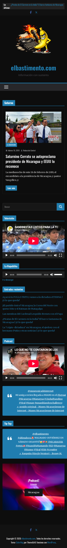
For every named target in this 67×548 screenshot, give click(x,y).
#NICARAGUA (55, 441)
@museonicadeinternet (40, 391)
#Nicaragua (25, 399)
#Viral (22, 402)
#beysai (61, 395)
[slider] (58, 274)
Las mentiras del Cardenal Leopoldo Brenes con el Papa (32, 313)
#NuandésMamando (37, 445)
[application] (33, 241)
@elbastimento (40, 433)
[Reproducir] (6, 255)
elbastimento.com (33, 67)
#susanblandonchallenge (48, 402)
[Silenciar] (55, 255)
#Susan (30, 402)
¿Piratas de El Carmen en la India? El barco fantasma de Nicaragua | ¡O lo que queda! (37, 6)
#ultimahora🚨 (26, 437)
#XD (50, 445)
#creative (52, 449)
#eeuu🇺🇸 (20, 445)
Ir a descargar (8, 279)
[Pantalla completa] (60, 255)
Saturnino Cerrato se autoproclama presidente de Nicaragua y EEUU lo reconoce (30, 161)
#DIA (43, 449)
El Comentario (11, 145)
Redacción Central (29, 150)
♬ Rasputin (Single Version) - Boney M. (40, 453)
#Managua (38, 399)
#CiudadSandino (53, 399)
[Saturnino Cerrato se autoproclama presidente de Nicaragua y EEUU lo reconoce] (33, 127)
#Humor (29, 449)
